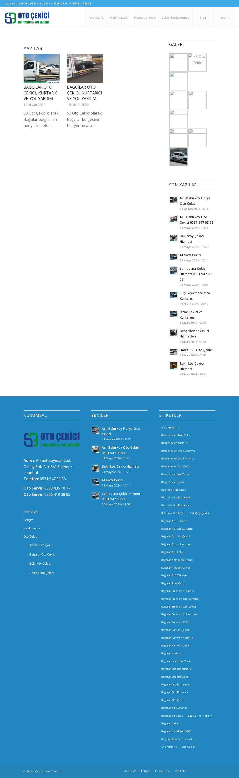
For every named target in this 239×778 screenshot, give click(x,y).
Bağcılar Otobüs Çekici (175, 676)
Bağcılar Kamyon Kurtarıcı (177, 637)
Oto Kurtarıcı (169, 746)
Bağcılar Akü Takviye (174, 575)
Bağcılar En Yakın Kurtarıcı (177, 591)
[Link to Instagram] (204, 770)
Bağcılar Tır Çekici (172, 715)
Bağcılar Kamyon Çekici (175, 645)
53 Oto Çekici (34, 771)
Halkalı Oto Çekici (41, 573)
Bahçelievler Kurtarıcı (174, 443)
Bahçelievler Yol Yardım (176, 474)
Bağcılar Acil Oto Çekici (175, 536)
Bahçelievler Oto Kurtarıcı (177, 458)
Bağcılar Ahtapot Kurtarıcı (177, 560)
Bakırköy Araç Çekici (173, 489)
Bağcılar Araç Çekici (173, 583)
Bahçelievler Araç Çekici (176, 435)
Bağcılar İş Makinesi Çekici (177, 731)
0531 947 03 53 (53, 478)
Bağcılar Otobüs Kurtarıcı (176, 668)
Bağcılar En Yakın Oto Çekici (178, 606)
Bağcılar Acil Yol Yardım (176, 544)
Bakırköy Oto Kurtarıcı (175, 505)
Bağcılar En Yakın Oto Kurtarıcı (180, 599)
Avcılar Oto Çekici (41, 545)
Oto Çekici (31, 536)
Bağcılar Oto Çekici (42, 554)
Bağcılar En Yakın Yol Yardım (179, 614)
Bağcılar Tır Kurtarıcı (174, 707)
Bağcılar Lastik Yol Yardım (177, 661)
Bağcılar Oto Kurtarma (175, 684)
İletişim (28, 520)
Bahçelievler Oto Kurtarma (178, 450)
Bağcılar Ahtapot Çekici (175, 567)
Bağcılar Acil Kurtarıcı (174, 521)
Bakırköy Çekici (40, 563)
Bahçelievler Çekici (173, 482)
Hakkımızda (32, 528)
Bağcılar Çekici (170, 723)
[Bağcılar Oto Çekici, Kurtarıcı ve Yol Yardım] (42, 68)
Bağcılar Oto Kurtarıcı (174, 692)
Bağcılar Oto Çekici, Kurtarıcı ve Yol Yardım (41, 92)
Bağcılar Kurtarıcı (172, 653)
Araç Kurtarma (170, 427)
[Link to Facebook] (197, 770)
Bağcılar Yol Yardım (200, 715)
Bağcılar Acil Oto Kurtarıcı (177, 528)
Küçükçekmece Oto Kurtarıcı (179, 739)
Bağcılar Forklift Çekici (175, 630)
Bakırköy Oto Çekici (173, 513)
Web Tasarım (54, 771)
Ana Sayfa (31, 512)
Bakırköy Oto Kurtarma (175, 497)
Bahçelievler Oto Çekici (175, 466)
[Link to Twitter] (211, 770)
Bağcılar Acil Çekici (172, 552)
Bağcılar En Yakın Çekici (175, 622)
